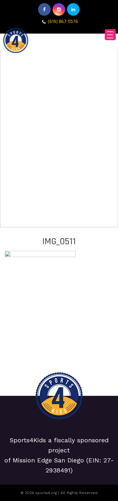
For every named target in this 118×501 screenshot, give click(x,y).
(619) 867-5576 (63, 21)
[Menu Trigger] (110, 34)
